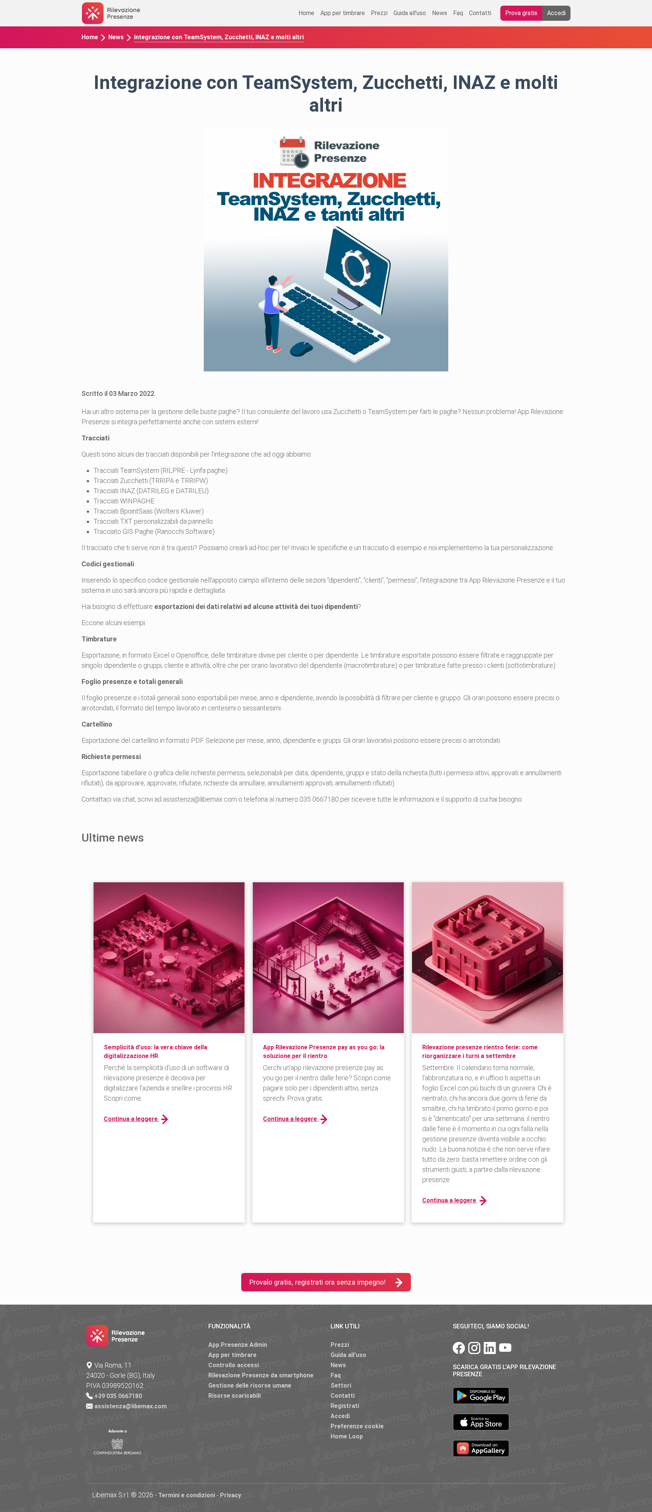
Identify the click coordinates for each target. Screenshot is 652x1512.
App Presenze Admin (237, 1344)
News (439, 13)
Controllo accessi (233, 1365)
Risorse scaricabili (234, 1395)
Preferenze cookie (357, 1426)
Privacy (230, 1495)
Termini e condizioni (186, 1495)
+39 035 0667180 (118, 1396)
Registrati (345, 1405)
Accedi (556, 13)
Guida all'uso (410, 13)
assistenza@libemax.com (130, 1406)
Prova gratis (521, 13)
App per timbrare (342, 13)
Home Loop (347, 1436)
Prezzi (379, 13)
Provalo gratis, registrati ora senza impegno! (317, 1282)
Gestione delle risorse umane (249, 1385)
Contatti (480, 13)
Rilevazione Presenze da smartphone (261, 1375)
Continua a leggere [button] (131, 1118)
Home (306, 13)
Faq (458, 13)
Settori (341, 1385)
